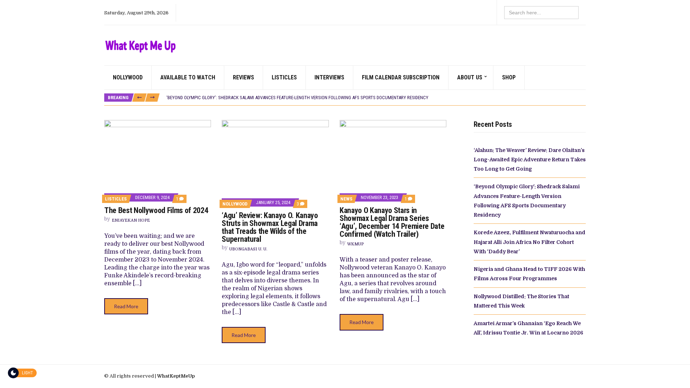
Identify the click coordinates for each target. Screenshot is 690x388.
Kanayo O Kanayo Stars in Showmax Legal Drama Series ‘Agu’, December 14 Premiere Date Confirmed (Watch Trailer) (392, 222)
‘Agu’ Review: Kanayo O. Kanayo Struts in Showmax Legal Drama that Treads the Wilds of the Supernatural (270, 227)
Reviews (243, 77)
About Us (469, 77)
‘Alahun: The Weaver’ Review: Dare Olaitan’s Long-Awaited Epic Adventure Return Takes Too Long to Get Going (530, 159)
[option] (376, 98)
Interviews (329, 77)
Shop (509, 77)
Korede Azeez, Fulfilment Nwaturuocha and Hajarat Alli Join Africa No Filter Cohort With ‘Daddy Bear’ (529, 242)
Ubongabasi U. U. (248, 249)
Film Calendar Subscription (401, 77)
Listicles (284, 77)
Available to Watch (187, 77)
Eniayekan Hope (131, 220)
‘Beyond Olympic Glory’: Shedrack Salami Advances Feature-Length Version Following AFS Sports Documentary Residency (297, 97)
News (346, 199)
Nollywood (128, 77)
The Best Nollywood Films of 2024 (156, 210)
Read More (126, 306)
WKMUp (355, 244)
